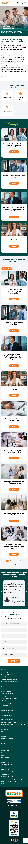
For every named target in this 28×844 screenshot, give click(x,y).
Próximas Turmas (5, 684)
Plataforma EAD (7, 705)
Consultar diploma (6, 746)
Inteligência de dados (8, 696)
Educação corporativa (6, 701)
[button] (25, 2)
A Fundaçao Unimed (6, 767)
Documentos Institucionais (8, 776)
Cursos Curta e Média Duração (9, 679)
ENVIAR (14, 661)
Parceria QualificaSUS (6, 713)
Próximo (13, 564)
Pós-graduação (5, 672)
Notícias (3, 753)
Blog (2, 755)
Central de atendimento (7, 738)
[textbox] (12, 624)
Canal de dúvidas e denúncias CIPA (10, 781)
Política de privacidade (7, 783)
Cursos (7, 703)
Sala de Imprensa (5, 757)
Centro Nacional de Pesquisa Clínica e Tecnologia (13, 724)
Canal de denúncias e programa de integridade (13, 779)
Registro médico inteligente (10, 698)
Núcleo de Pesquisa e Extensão (9, 722)
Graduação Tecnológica (7, 674)
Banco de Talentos (6, 741)
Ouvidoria (3, 743)
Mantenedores (5, 769)
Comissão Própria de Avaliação (9, 771)
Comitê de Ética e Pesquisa (8, 727)
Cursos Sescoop (5, 774)
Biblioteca (3, 731)
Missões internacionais (8, 708)
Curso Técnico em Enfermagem (9, 676)
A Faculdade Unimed (6, 764)
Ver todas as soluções (6, 715)
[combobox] (14, 624)
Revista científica (5, 729)
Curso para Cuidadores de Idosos (9, 681)
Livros (2, 686)
